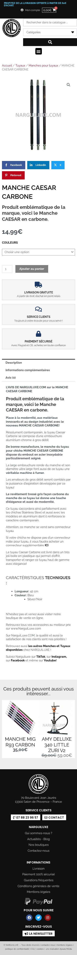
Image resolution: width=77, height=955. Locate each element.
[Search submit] (50, 42)
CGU (33, 949)
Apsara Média (66, 949)
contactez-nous (47, 945)
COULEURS (10, 242)
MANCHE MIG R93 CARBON (20, 742)
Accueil (7, 65)
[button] (38, 51)
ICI (46, 545)
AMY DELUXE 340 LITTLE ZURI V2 (57, 744)
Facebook (18, 660)
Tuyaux (20, 65)
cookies (40, 949)
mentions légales (64, 945)
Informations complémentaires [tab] (28, 370)
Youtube (50, 660)
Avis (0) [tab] (11, 377)
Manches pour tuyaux (43, 65)
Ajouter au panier (31, 268)
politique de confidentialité (17, 949)
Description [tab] (14, 362)
